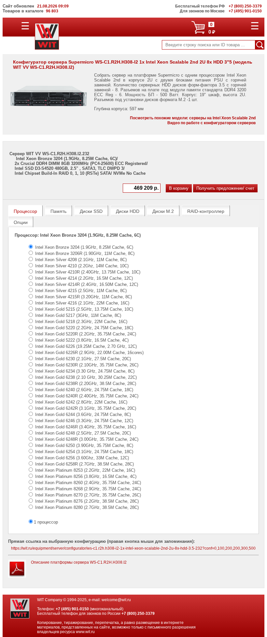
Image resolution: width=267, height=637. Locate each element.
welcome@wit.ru (116, 600)
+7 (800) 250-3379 (138, 613)
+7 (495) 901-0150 (72, 609)
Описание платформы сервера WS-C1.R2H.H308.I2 (79, 562)
